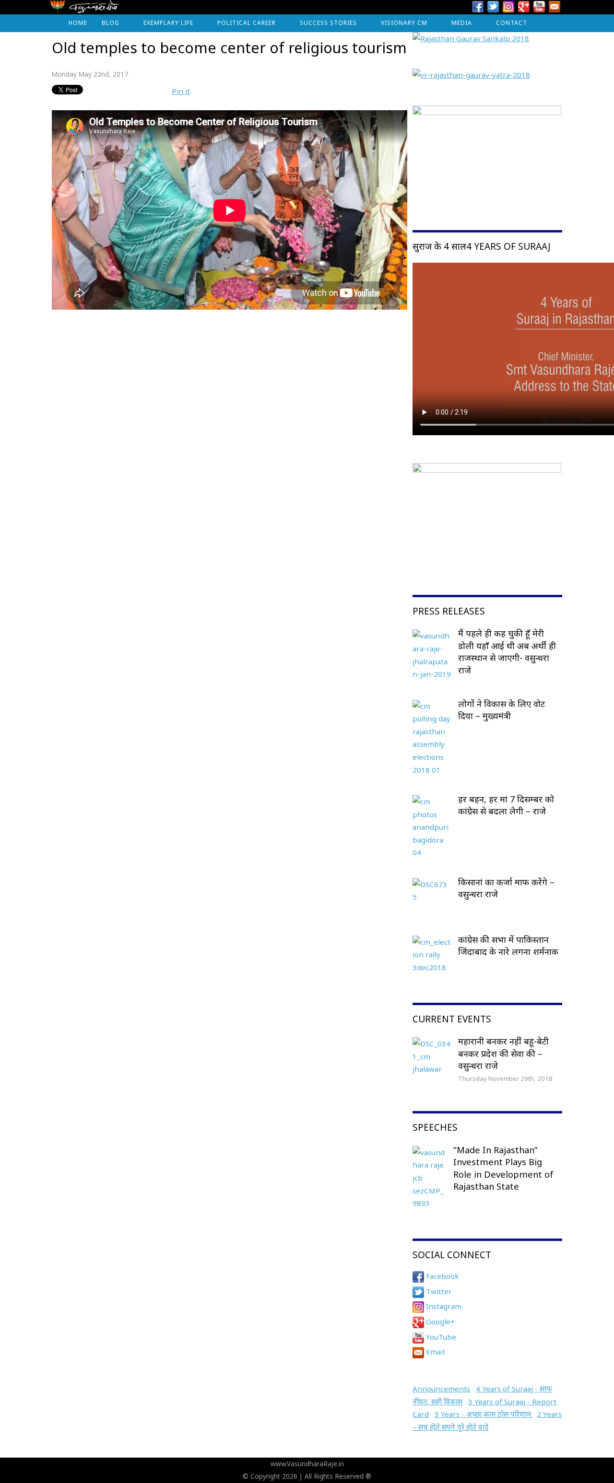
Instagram (442, 1306)
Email (434, 1351)
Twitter (438, 1291)
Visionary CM (404, 23)
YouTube (440, 1337)
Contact (511, 23)
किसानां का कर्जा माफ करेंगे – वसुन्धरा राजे (506, 888)
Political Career (246, 23)
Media (461, 23)
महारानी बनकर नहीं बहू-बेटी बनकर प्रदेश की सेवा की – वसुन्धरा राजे (503, 1053)
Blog (110, 23)
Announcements (441, 1388)
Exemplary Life (168, 23)
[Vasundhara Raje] (84, 9)
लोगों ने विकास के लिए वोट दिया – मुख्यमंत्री (501, 710)
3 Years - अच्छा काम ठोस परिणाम (484, 1414)
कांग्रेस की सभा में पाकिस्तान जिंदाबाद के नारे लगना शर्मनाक (508, 946)
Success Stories (328, 23)
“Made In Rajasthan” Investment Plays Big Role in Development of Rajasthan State (503, 1168)
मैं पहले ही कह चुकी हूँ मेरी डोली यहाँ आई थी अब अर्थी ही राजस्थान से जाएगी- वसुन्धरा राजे (507, 651)
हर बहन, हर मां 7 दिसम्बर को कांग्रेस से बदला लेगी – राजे (506, 805)
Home (78, 23)
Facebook (441, 1276)
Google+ (439, 1321)
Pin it (181, 91)
